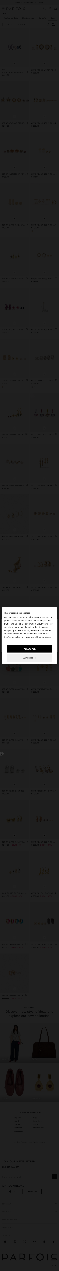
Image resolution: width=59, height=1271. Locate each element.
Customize (28, 658)
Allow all (30, 649)
